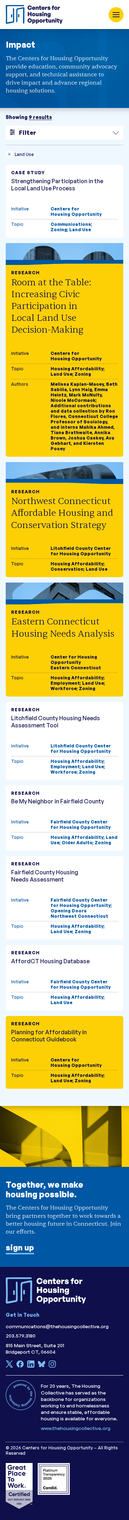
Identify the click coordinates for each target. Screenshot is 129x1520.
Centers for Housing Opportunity (76, 211)
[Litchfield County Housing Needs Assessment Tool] (64, 741)
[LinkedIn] (30, 1365)
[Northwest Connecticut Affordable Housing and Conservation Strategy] (64, 519)
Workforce (64, 688)
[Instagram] (52, 1365)
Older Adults (77, 842)
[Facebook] (20, 1365)
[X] (9, 1365)
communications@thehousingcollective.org (57, 1326)
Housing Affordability (77, 368)
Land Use (80, 229)
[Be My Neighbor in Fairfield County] (64, 818)
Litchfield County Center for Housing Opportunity (81, 551)
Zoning (59, 229)
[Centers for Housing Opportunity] (36, 14)
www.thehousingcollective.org (75, 1428)
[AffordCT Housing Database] (64, 978)
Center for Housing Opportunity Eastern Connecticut (76, 662)
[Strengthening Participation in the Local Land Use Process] (64, 201)
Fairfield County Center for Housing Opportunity (81, 824)
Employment (65, 683)
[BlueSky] (41, 1365)
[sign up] (64, 1186)
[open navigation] (116, 14)
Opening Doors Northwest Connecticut (79, 913)
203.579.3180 (20, 1336)
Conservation (67, 569)
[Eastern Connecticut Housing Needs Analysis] (64, 640)
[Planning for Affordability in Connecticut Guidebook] (64, 1052)
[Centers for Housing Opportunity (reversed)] (49, 1290)
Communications (71, 224)
